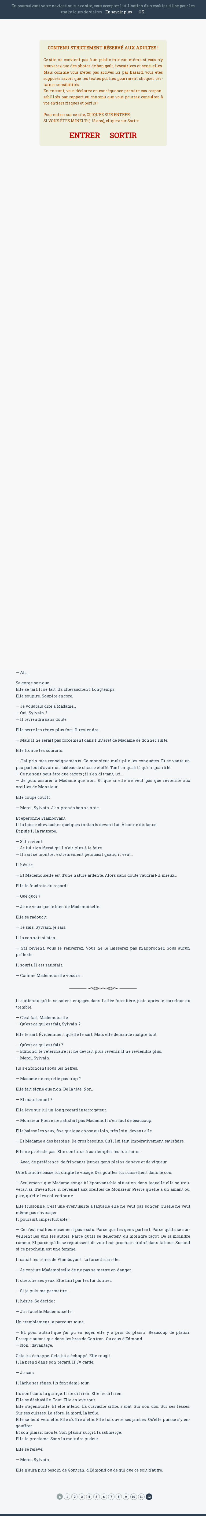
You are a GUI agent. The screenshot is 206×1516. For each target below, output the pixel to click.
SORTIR (123, 135)
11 (141, 1497)
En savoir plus (118, 11)
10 (133, 1497)
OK (141, 11)
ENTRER (84, 135)
